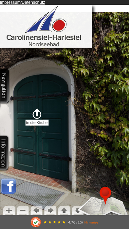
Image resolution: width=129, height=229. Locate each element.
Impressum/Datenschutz (22, 2)
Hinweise (91, 222)
